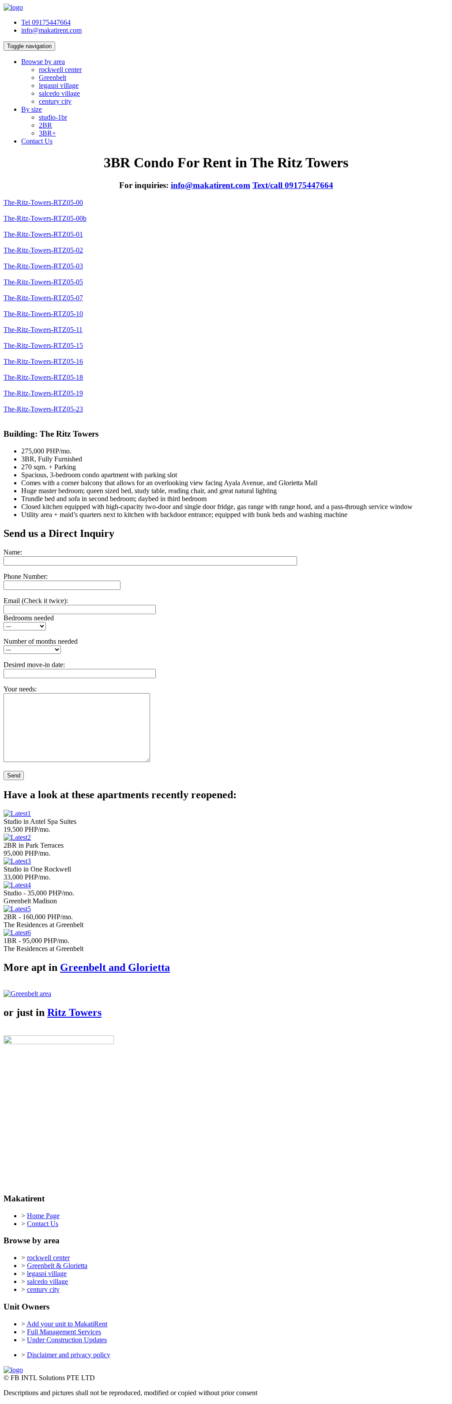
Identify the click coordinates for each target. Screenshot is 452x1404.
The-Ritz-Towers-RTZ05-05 (43, 282)
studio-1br (53, 117)
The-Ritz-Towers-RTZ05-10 (43, 313)
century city (55, 101)
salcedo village (59, 93)
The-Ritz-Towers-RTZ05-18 (43, 377)
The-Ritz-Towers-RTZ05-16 (43, 361)
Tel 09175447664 (46, 22)
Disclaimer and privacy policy (68, 1355)
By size (31, 109)
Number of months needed (41, 641)
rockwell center (60, 69)
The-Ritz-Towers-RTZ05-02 (43, 250)
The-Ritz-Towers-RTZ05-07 (43, 298)
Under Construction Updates (67, 1340)
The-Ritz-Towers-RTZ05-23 (43, 409)
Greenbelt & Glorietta (57, 1265)
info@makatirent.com (51, 30)
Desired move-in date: (34, 664)
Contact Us (37, 141)
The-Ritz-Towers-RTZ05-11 (43, 329)
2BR (45, 125)
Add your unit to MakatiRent (66, 1324)
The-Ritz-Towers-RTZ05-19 (43, 393)
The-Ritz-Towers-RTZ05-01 (43, 234)
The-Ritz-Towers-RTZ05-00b (45, 218)
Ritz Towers (74, 1012)
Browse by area (43, 61)
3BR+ (47, 133)
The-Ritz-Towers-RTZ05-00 (43, 202)
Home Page (43, 1215)
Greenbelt (52, 77)
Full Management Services (64, 1332)
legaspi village (59, 85)
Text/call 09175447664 (292, 185)
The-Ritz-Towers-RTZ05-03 (43, 266)
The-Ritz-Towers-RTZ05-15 (43, 345)
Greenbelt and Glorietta (115, 967)
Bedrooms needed (29, 618)
